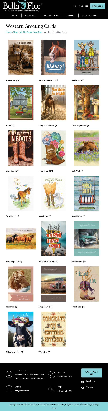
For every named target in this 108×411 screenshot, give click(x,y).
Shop (15, 32)
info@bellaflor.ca (22, 390)
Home (9, 32)
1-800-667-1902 (65, 376)
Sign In (83, 6)
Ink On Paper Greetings (31, 32)
